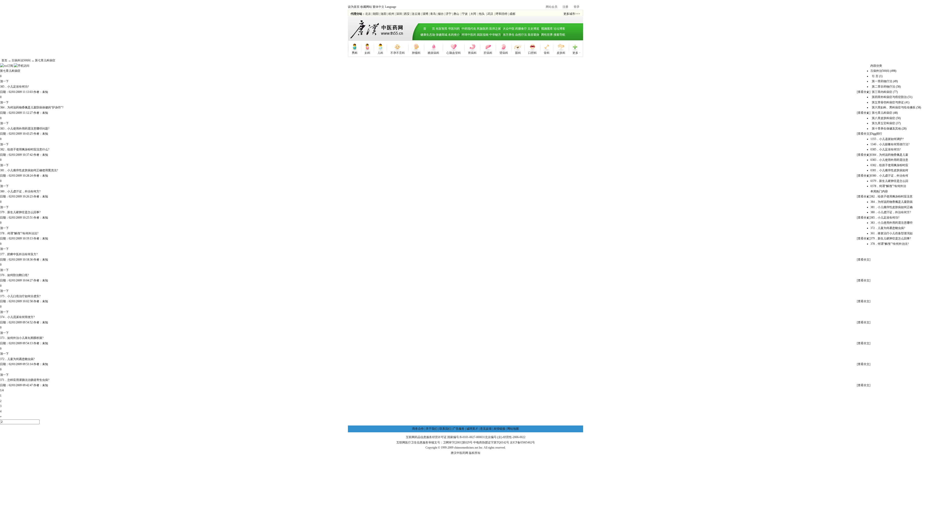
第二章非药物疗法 (883, 86)
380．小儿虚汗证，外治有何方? (20, 191)
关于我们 (431, 428)
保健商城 (441, 34)
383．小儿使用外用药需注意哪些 (891, 222)
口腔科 (532, 52)
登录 (576, 6)
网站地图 (513, 428)
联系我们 (445, 428)
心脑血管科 (453, 52)
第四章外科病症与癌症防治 (889, 97)
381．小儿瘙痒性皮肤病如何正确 (891, 207)
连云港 (416, 14)
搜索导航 (559, 34)
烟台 (441, 14)
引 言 (875, 76)
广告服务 (459, 428)
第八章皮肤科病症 (883, 118)
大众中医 (508, 28)
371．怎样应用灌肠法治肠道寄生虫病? (24, 380)
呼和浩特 (501, 14)
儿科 (380, 52)
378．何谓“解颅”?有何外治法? (19, 233)
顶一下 (4, 81)
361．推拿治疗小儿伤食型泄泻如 (891, 233)
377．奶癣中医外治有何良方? (19, 254)
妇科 (367, 52)
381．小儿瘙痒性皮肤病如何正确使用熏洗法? (29, 170)
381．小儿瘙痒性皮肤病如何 (889, 170)
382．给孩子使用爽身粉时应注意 (891, 196)
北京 (368, 14)
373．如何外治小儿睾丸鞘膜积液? (21, 338)
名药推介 (454, 34)
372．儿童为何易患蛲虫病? (17, 359)
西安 (407, 14)
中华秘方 (495, 34)
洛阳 (383, 14)
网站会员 (551, 6)
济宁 (448, 14)
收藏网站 (366, 6)
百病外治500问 (21, 60)
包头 (482, 14)
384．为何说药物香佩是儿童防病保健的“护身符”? (31, 107)
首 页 (427, 28)
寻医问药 (454, 28)
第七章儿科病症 (45, 60)
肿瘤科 (416, 52)
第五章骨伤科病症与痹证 (888, 102)
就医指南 (483, 34)
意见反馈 (486, 428)
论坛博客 (559, 28)
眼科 (518, 52)
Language (390, 6)
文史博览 (533, 28)
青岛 (433, 14)
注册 (565, 6)
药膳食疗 (521, 28)
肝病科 (488, 52)
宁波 (465, 14)
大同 (473, 14)
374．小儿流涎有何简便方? (17, 317)
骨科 (547, 52)
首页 (4, 60)
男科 (355, 52)
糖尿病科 (433, 52)
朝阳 (376, 14)
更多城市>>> (571, 14)
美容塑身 (533, 34)
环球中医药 (469, 34)
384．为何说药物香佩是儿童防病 (891, 202)
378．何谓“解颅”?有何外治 (888, 186)
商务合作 (418, 428)
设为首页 (354, 6)
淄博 (425, 14)
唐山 (456, 14)
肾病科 (503, 52)
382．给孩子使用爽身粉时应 (889, 165)
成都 (512, 14)
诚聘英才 (472, 428)
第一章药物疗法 (882, 81)
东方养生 (508, 34)
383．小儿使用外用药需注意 (889, 160)
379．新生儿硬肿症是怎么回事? (20, 212)
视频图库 (547, 28)
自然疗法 (521, 34)
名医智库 (441, 28)
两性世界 (547, 34)
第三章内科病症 (882, 92)
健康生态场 (427, 34)
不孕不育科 (397, 52)
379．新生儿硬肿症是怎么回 (889, 181)
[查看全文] (863, 92)
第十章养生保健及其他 (886, 128)
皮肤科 (561, 52)
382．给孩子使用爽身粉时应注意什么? (24, 149)
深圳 (399, 14)
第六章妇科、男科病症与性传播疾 (893, 107)
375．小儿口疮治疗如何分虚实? (20, 296)
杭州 (391, 14)
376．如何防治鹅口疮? (14, 275)
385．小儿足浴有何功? (14, 86)
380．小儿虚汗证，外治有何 (889, 175)
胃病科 (472, 52)
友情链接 (499, 428)
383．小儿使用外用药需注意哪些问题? (24, 128)
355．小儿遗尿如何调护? (887, 139)
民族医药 (483, 28)
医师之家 (495, 28)
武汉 (490, 14)
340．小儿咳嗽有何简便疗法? (889, 144)
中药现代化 (469, 28)
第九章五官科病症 (883, 123)
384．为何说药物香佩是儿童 (889, 154)
